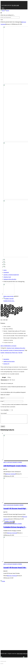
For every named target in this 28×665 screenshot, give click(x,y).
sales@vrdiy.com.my (6, 649)
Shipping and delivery (8, 620)
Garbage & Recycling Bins (9, 279)
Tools (4, 608)
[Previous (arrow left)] (1, 663)
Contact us (6, 601)
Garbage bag (8, 352)
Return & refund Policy (9, 625)
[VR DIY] (3, 10)
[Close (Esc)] (5, 661)
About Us (5, 597)
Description (6, 359)
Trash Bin (20, 352)
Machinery (6, 613)
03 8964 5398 (4, 647)
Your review (4, 413)
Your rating (3, 410)
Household (6, 272)
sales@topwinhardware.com (19, 649)
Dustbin (2, 352)
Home (4, 270)
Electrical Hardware (8, 611)
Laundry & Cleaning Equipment (11, 274)
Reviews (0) (6, 363)
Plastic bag (14, 352)
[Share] (4, 661)
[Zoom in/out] (1, 661)
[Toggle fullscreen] (2, 661)
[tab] (15, 359)
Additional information (9, 361)
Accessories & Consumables (10, 609)
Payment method (7, 621)
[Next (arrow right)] (2, 663)
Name (2, 398)
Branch (5, 599)
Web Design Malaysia (22, 653)
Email (2, 401)
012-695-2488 (15, 5)
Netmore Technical (11, 474)
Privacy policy (6, 623)
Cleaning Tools (7, 277)
